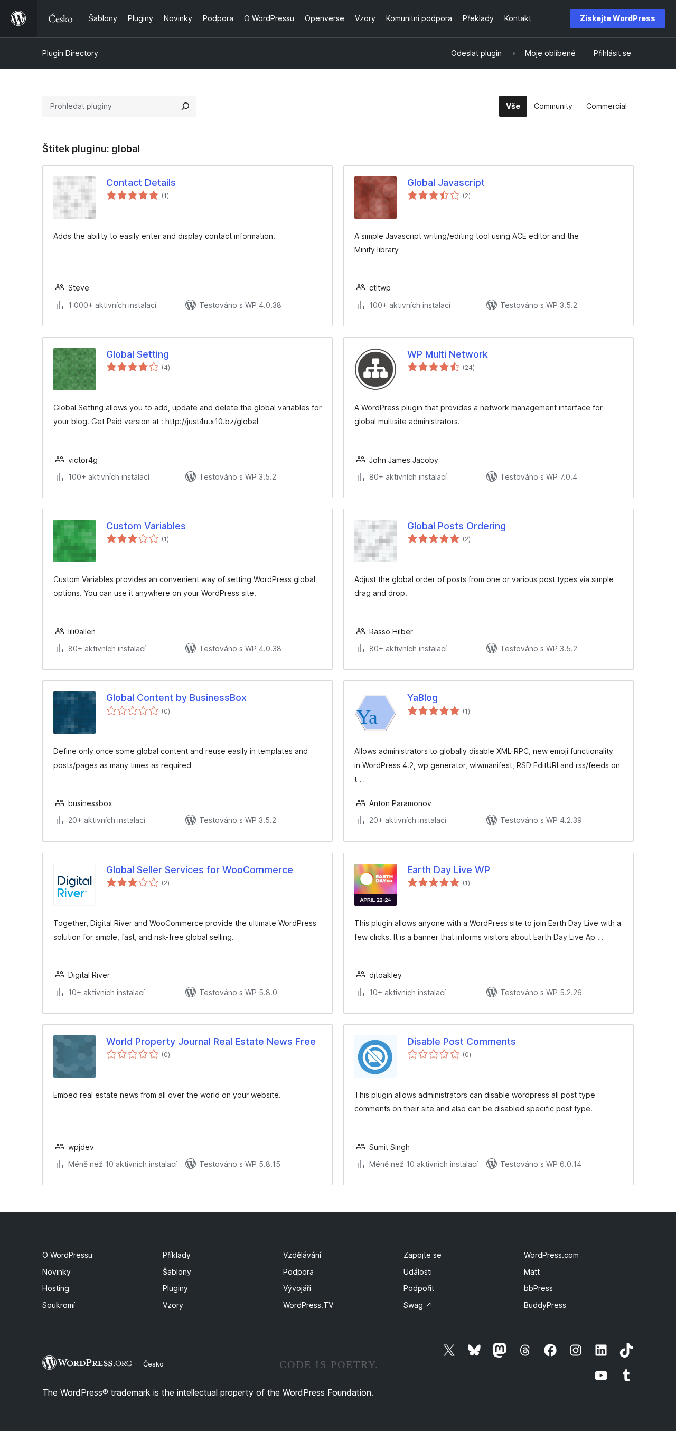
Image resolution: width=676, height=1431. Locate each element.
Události (417, 1271)
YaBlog (422, 697)
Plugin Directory (70, 53)
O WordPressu (67, 1254)
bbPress (538, 1288)
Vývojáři (297, 1288)
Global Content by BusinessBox (176, 697)
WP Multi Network (447, 354)
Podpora (298, 1271)
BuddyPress (545, 1305)
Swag (417, 1305)
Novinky (56, 1271)
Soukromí (58, 1305)
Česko (153, 1364)
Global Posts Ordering (456, 525)
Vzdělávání (302, 1254)
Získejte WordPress (617, 18)
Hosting (55, 1288)
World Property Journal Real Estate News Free (211, 1041)
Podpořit (418, 1288)
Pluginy (175, 1288)
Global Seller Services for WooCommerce (199, 869)
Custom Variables (146, 525)
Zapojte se (422, 1254)
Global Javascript (446, 182)
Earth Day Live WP (448, 869)
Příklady (177, 1254)
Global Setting (137, 354)
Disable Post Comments (461, 1041)
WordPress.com (551, 1254)
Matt (532, 1271)
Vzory (173, 1305)
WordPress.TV (308, 1305)
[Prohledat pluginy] (185, 106)
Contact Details (141, 182)
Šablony (177, 1271)
